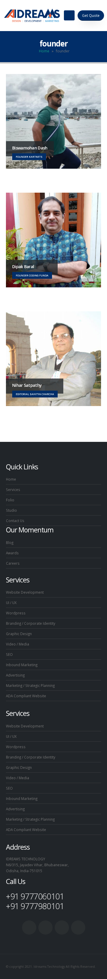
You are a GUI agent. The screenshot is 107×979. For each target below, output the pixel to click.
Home (44, 51)
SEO (9, 654)
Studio (11, 510)
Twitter (45, 927)
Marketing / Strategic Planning (30, 685)
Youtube (62, 927)
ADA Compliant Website (26, 695)
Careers (13, 563)
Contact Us (15, 520)
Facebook (29, 927)
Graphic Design (19, 633)
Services (13, 489)
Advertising (15, 675)
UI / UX (11, 602)
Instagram (78, 927)
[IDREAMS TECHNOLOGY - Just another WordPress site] (32, 15)
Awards (12, 552)
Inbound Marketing (21, 664)
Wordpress (16, 613)
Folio (10, 499)
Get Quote (91, 15)
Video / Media (17, 644)
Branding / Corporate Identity (30, 623)
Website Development (25, 592)
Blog (9, 542)
